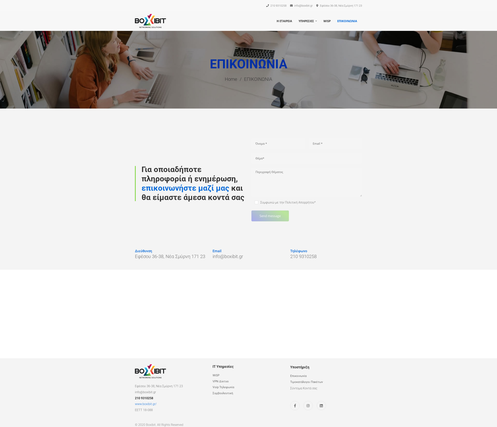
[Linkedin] (321, 405)
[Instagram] (308, 405)
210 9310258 (144, 398)
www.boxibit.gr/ (145, 404)
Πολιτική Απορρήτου (299, 202)
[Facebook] (295, 405)
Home (231, 79)
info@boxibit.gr (145, 392)
